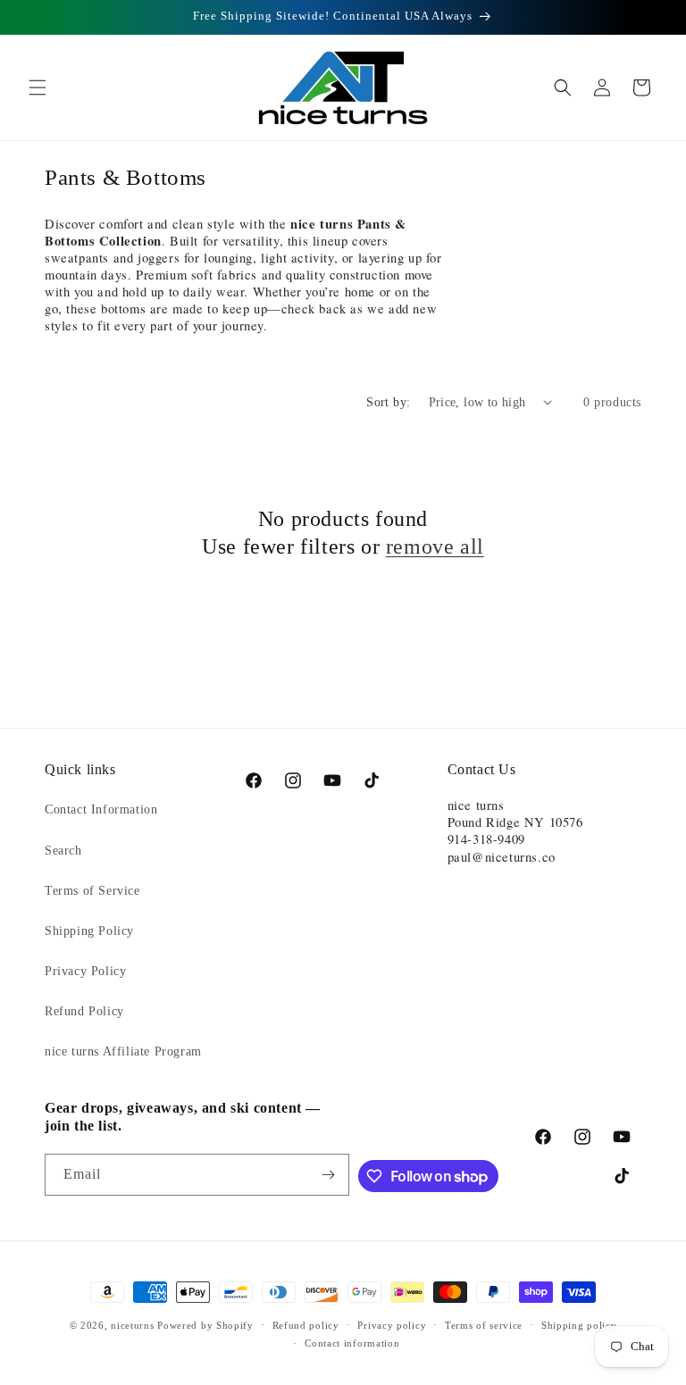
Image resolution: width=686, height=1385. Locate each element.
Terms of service (484, 1325)
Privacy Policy (85, 971)
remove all (435, 546)
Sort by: (388, 402)
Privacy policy (391, 1325)
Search (63, 850)
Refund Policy (84, 1011)
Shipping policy (579, 1325)
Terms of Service (92, 890)
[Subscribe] (328, 1175)
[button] (37, 87)
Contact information (352, 1343)
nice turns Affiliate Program (123, 1051)
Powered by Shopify (205, 1325)
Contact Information (101, 809)
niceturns (132, 1325)
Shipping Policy (89, 931)
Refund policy (305, 1325)
